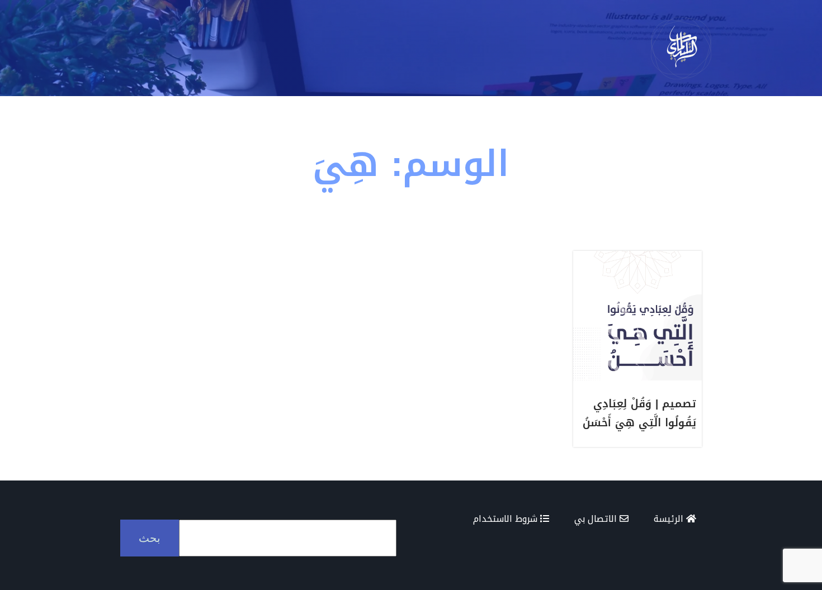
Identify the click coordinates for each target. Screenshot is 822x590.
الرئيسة (670, 518)
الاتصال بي (597, 518)
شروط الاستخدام (506, 518)
